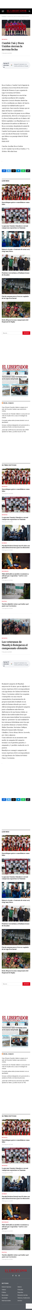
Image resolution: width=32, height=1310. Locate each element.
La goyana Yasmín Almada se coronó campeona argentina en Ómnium (15, 227)
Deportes (4, 39)
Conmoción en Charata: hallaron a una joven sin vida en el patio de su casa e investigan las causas (16, 415)
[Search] (29, 11)
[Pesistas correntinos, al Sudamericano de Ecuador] (16, 263)
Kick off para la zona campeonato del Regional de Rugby (15, 321)
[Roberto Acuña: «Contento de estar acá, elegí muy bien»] (16, 239)
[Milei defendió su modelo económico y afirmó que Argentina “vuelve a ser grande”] (16, 561)
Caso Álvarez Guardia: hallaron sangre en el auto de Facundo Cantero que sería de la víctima (15, 409)
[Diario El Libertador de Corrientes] (17, 11)
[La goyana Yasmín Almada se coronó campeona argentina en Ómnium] (16, 216)
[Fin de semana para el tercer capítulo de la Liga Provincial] (16, 286)
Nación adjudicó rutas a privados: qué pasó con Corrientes (15, 605)
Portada (4, 16)
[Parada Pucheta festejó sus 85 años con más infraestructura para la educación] (16, 533)
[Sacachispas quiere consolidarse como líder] (16, 192)
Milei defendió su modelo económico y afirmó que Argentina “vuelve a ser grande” (15, 576)
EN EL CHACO (8, 403)
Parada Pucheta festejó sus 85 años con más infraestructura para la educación (16, 547)
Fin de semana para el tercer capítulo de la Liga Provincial (15, 297)
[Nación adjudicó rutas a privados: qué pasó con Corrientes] (16, 591)
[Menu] (3, 11)
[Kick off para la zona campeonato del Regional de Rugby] (16, 310)
